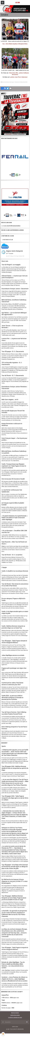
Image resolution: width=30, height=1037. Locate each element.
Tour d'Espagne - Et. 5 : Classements (13, 351)
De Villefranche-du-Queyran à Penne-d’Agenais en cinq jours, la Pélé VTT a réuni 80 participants (14, 881)
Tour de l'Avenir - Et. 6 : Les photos (12, 555)
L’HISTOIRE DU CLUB (7, 239)
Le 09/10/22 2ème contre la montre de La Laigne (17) (15, 41)
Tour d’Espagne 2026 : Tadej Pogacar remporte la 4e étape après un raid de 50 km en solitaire (15, 798)
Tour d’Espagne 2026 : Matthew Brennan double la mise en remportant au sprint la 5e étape (15, 768)
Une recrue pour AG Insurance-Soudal (13, 479)
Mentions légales (15, 1012)
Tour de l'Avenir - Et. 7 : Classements (13, 375)
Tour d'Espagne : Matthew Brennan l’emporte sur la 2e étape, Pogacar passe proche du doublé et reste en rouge (14, 897)
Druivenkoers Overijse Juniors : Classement (15, 288)
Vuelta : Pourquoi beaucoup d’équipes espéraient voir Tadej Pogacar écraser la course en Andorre (14, 466)
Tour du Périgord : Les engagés (11, 264)
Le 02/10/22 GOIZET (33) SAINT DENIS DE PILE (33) (15, 70)
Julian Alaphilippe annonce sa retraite (13, 655)
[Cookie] (3, 1034)
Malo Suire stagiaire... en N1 (10, 399)
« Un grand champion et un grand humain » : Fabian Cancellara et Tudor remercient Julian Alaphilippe (15, 517)
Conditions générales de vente (15, 1017)
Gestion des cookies (15, 1015)
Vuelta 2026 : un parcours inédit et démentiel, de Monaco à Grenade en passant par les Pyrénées (12, 697)
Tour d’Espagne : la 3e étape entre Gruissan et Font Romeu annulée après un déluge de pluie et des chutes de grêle (15, 866)
